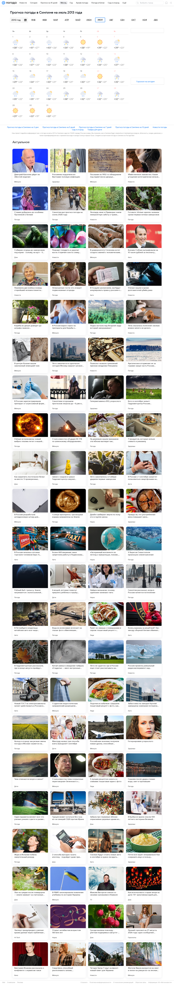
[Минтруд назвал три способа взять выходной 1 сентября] (68, 733)
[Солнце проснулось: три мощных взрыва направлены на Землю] (68, 506)
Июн (89, 20)
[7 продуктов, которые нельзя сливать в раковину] (144, 431)
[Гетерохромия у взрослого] (144, 733)
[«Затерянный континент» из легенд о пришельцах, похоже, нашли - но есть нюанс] (106, 544)
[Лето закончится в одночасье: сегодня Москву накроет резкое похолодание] (68, 355)
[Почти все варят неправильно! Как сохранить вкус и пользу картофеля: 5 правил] (144, 846)
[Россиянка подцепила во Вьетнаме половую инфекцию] (68, 166)
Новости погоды (160, 127)
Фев (44, 20)
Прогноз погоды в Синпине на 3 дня (22, 127)
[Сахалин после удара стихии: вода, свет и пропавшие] (144, 771)
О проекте (84, 982)
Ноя (145, 20)
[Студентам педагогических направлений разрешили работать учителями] (68, 695)
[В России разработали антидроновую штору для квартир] (30, 506)
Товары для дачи (94, 129)
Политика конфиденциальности (100, 982)
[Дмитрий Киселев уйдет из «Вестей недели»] (30, 166)
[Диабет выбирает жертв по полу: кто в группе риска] (106, 506)
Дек (156, 20)
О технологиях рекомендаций (123, 982)
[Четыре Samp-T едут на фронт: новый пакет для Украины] (106, 960)
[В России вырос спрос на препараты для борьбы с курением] (68, 317)
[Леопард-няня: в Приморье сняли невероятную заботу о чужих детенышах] (106, 204)
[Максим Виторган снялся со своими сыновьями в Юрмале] (106, 884)
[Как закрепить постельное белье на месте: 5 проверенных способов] (30, 469)
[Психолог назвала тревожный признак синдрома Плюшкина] (106, 355)
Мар (55, 20)
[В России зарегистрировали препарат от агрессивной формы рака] (30, 393)
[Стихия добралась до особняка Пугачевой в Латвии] (30, 204)
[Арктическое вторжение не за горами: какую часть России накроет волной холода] (144, 355)
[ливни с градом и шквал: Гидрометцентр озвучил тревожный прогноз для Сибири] (68, 469)
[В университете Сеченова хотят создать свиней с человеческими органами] (106, 242)
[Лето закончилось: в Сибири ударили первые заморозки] (106, 469)
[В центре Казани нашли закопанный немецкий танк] (30, 355)
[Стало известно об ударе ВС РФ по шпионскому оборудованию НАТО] (68, 431)
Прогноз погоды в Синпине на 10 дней (132, 127)
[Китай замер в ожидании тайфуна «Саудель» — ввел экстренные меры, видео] (68, 657)
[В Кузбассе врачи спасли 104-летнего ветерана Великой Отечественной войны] (144, 809)
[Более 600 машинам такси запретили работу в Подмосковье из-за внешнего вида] (68, 544)
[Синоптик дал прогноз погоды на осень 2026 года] (68, 204)
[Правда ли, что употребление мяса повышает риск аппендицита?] (144, 506)
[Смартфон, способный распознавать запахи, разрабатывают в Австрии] (68, 960)
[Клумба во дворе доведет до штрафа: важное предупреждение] (30, 317)
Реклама (20, 982)
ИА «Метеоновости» (165, 982)
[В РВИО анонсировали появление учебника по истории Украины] (68, 884)
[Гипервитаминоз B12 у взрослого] (106, 393)
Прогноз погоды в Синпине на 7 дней (95, 127)
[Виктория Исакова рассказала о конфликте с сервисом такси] (30, 960)
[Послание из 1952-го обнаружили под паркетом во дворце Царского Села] (106, 166)
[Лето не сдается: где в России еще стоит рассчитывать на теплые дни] (106, 657)
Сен (122, 20)
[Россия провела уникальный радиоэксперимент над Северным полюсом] (144, 657)
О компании (11, 982)
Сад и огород (77, 129)
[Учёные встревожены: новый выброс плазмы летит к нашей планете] (30, 431)
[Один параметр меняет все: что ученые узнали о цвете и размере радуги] (30, 809)
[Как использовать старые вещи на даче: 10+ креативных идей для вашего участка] (144, 884)
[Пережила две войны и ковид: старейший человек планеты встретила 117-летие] (30, 280)
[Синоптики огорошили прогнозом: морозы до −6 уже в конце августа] (68, 393)
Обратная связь (140, 982)
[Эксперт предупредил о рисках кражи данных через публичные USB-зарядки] (30, 922)
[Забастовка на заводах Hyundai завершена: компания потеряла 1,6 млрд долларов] (144, 695)
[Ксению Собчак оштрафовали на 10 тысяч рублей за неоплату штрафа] (144, 242)
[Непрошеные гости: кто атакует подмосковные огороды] (68, 280)
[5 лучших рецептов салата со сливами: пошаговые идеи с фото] (106, 771)
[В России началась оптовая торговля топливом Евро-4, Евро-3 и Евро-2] (30, 544)
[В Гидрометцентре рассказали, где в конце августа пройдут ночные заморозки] (30, 657)
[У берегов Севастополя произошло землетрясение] (144, 544)
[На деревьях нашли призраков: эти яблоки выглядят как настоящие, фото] (106, 431)
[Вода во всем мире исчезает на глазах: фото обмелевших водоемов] (68, 620)
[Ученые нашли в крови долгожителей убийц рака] (144, 280)
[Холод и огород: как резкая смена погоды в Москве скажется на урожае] (30, 733)
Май (78, 20)
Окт (133, 20)
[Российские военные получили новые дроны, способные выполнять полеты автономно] (106, 733)
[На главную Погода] (11, 3)
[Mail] (3, 3)
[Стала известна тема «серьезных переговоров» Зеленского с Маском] (68, 771)
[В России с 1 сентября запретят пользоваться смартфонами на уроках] (144, 469)
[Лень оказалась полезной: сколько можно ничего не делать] (144, 317)
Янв (33, 20)
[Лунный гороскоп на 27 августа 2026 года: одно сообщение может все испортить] (144, 922)
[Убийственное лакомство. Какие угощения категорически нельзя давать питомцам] (144, 166)
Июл (100, 20)
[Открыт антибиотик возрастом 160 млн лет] (68, 922)
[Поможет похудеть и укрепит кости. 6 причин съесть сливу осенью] (68, 242)
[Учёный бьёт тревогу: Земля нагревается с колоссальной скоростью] (30, 582)
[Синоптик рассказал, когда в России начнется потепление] (144, 582)
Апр (67, 20)
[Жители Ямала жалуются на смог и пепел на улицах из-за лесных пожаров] (144, 960)
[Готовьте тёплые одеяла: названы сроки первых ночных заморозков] (144, 204)
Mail (3, 982)
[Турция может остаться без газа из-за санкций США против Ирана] (68, 809)
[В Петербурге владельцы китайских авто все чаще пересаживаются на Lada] (30, 620)
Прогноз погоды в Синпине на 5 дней (58, 127)
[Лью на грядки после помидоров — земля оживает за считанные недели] (30, 884)
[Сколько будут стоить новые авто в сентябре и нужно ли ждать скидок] (106, 846)
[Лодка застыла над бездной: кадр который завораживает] (106, 317)
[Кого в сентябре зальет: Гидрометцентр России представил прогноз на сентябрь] (144, 393)
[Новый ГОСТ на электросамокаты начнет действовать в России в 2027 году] (30, 695)
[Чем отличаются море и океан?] (30, 771)
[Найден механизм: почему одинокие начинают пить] (106, 582)
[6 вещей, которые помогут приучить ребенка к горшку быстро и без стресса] (68, 582)
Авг (111, 20)
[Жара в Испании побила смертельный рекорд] (30, 846)
